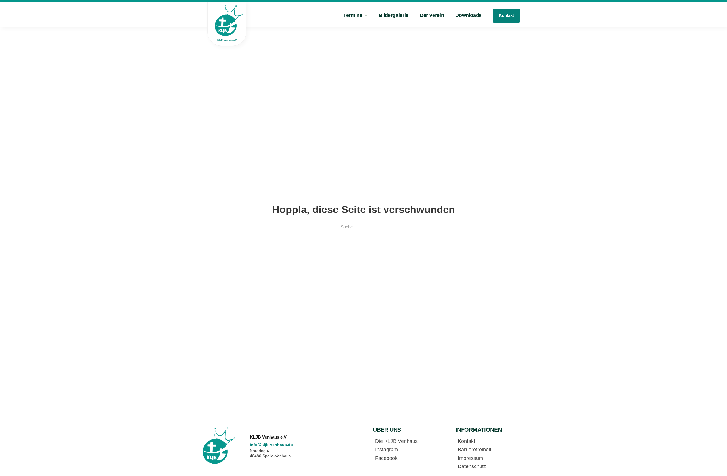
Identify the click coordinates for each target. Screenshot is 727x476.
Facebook (386, 458)
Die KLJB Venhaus (396, 441)
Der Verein (432, 15)
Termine (352, 15)
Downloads (468, 15)
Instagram (386, 449)
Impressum (470, 458)
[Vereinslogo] (219, 445)
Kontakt (506, 15)
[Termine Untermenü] (366, 15)
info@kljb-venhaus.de (271, 444)
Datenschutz (472, 466)
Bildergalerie (393, 15)
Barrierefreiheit (474, 449)
